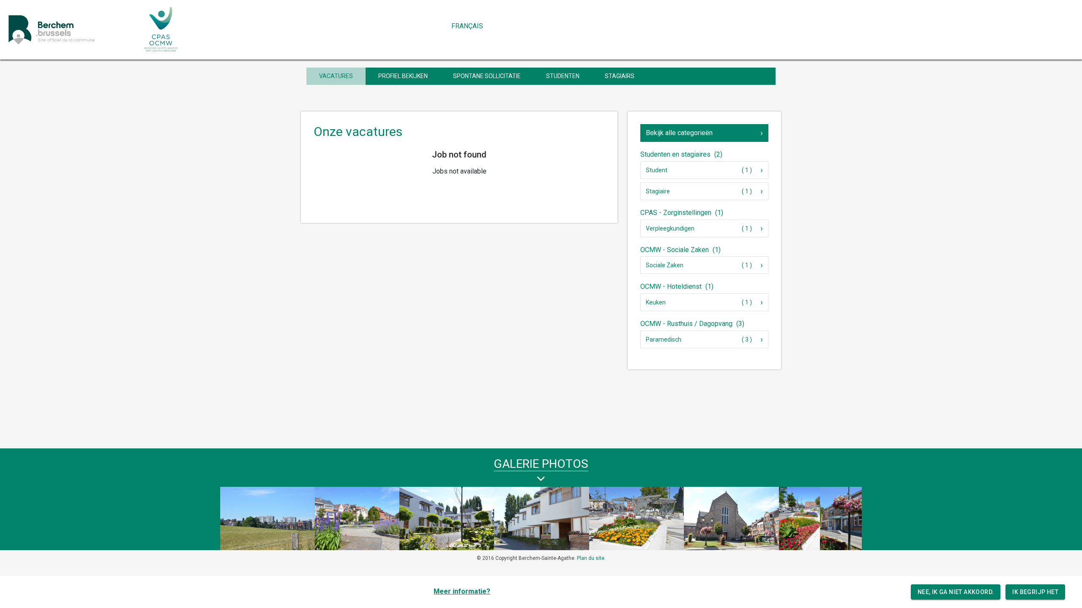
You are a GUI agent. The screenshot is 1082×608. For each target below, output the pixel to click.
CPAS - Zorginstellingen (681, 213)
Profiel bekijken (403, 76)
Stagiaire (658, 191)
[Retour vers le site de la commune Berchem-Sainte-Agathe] (70, 29)
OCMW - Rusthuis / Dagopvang (692, 324)
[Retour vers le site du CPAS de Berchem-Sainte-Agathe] (161, 29)
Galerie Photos (541, 464)
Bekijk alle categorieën (679, 133)
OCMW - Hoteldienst (676, 286)
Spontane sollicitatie (487, 76)
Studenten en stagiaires (681, 154)
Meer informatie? (462, 591)
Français (467, 26)
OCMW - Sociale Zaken (680, 250)
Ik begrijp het (1035, 592)
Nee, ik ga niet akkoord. (956, 592)
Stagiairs (619, 76)
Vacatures (336, 76)
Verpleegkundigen (670, 228)
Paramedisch (663, 339)
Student (656, 170)
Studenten (562, 76)
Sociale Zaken (664, 265)
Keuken (656, 302)
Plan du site (590, 558)
